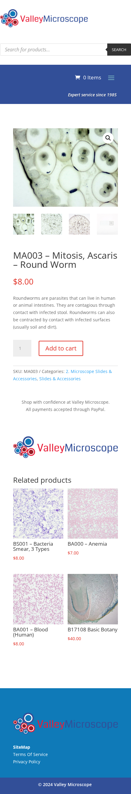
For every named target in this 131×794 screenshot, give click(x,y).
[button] (108, 138)
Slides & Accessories (60, 378)
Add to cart (60, 348)
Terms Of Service (30, 754)
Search (119, 49)
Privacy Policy (26, 762)
